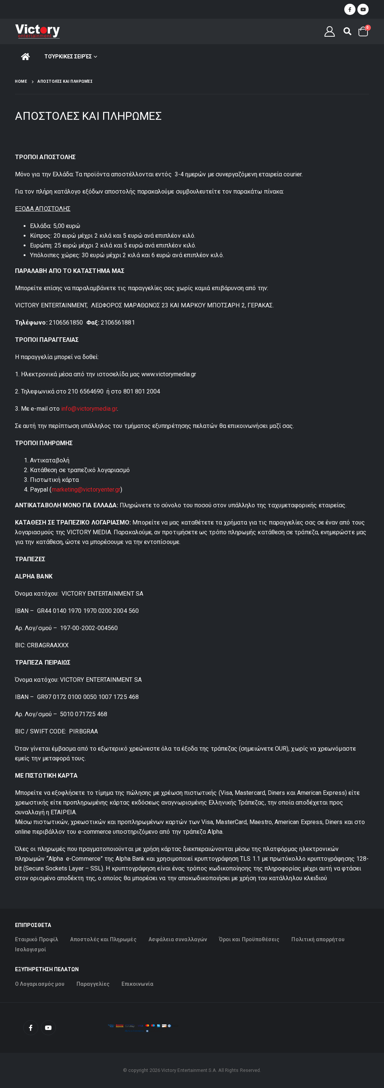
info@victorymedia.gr (89, 408)
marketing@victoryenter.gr (86, 489)
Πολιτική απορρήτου (317, 939)
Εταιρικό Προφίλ (36, 939)
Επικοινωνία (137, 984)
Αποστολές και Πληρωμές (103, 939)
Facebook (30, 1027)
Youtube (48, 1027)
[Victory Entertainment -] (37, 31)
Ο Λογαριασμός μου (39, 984)
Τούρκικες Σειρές (68, 57)
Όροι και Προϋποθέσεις (249, 939)
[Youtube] (363, 9)
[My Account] (330, 31)
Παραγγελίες (93, 984)
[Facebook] (350, 9)
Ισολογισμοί (30, 949)
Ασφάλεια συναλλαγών (177, 939)
